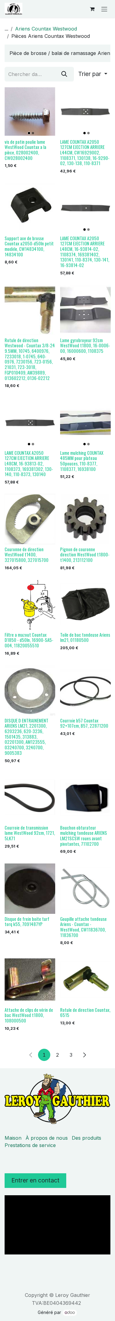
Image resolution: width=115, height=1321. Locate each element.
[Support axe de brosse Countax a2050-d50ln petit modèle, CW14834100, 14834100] (30, 208)
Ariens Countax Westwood (46, 29)
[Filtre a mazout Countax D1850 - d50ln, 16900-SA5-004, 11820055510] (30, 604)
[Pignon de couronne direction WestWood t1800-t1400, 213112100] (85, 519)
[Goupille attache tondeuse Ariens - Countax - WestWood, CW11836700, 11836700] (85, 888)
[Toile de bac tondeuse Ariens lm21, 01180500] (85, 604)
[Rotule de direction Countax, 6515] (85, 979)
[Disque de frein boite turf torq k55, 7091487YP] (30, 888)
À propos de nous (46, 1138)
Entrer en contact (35, 1180)
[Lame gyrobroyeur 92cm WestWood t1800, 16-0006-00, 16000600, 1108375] (85, 310)
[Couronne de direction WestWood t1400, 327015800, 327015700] (30, 519)
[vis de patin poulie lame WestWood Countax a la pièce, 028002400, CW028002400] (30, 111)
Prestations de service (30, 1145)
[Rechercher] (64, 74)
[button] (92, 74)
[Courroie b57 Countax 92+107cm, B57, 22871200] (85, 690)
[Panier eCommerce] (92, 9)
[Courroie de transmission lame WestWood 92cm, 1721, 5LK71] (30, 797)
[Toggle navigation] (104, 8)
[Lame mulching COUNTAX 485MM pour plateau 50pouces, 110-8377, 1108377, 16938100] (85, 422)
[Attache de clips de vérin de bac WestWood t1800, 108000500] (30, 979)
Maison (13, 1138)
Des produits (86, 1138)
